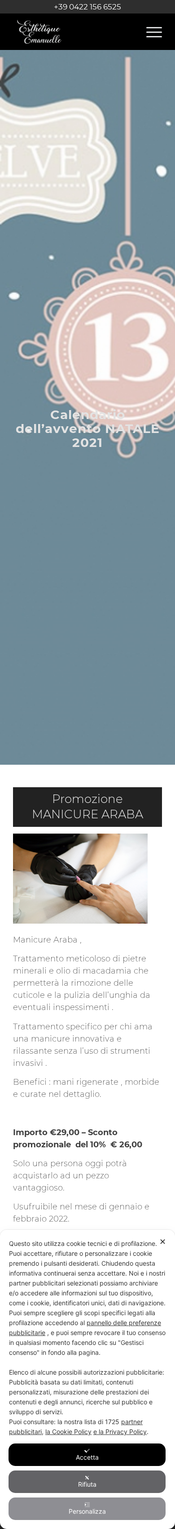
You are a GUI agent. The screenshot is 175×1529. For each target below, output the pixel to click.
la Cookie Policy (68, 1431)
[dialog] (87, 1379)
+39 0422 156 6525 (87, 6)
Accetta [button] (87, 1457)
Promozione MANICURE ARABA (87, 806)
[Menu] (149, 32)
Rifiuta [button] (87, 1484)
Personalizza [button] (87, 1511)
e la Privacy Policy (120, 1431)
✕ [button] (162, 1241)
